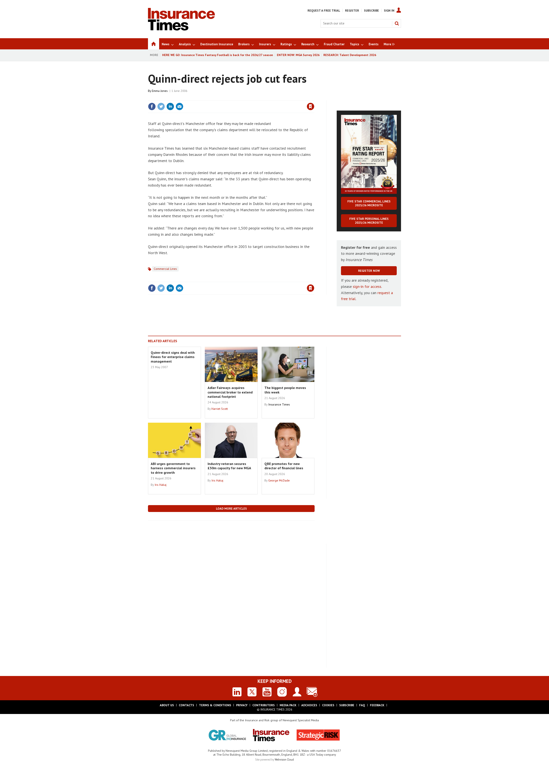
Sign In (389, 10)
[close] (314, 98)
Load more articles (231, 508)
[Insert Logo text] (181, 29)
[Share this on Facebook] (152, 106)
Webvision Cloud (284, 759)
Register (352, 10)
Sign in (260, 98)
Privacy (241, 705)
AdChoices (309, 705)
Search (396, 23)
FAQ (362, 705)
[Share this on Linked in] (170, 106)
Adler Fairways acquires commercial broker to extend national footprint (230, 392)
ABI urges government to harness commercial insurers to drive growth (173, 468)
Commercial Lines (165, 269)
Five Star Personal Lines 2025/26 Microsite (369, 221)
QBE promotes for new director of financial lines (283, 466)
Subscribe (371, 10)
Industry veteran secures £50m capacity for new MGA (229, 466)
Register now (369, 271)
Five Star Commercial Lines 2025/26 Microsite (369, 203)
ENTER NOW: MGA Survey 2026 (298, 55)
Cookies (328, 705)
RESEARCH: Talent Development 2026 (349, 55)
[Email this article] (179, 106)
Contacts (186, 705)
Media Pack (288, 705)
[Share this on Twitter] (161, 106)
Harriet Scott (219, 409)
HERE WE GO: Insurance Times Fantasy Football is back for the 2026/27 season (217, 55)
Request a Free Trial (324, 10)
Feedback (377, 705)
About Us (167, 705)
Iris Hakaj (160, 485)
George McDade (279, 480)
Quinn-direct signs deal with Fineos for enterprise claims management (173, 356)
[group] (388, 43)
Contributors (263, 705)
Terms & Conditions (215, 705)
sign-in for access (367, 286)
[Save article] (310, 106)
